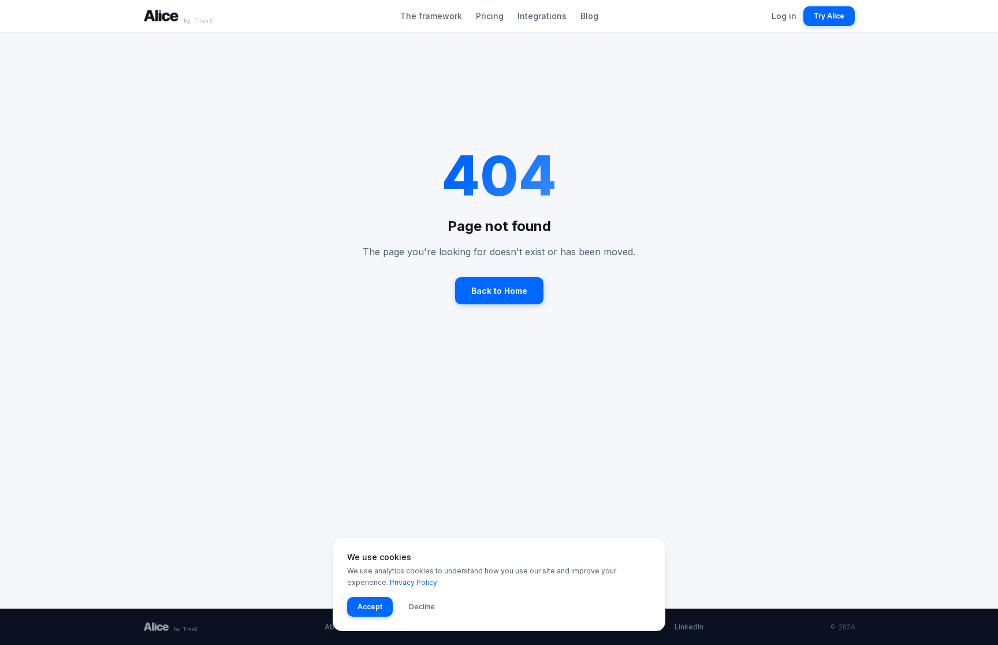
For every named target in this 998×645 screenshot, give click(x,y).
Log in (784, 16)
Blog (589, 16)
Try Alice (829, 16)
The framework (431, 16)
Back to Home (499, 291)
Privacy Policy (413, 582)
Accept (370, 606)
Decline (422, 606)
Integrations (542, 16)
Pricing (490, 16)
